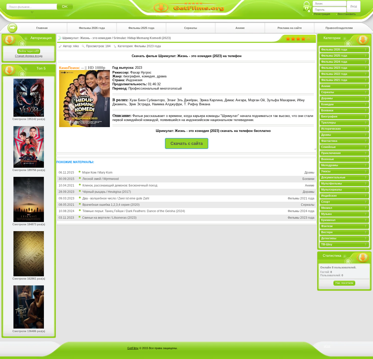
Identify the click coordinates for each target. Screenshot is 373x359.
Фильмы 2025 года (141, 27)
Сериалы (190, 27)
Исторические (331, 128)
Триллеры (328, 122)
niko (76, 46)
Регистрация (322, 13)
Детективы (328, 238)
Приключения (331, 153)
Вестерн (327, 232)
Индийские (329, 195)
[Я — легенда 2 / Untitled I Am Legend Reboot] (28, 275)
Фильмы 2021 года (334, 79)
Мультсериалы (331, 189)
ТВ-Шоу (326, 244)
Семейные (328, 146)
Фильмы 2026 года (92, 27)
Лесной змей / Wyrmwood (100, 179)
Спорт (325, 201)
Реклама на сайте (290, 27)
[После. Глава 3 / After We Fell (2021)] (28, 327)
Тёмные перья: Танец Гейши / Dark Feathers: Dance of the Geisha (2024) (133, 211)
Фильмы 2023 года (334, 67)
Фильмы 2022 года (334, 73)
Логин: (319, 3)
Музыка (326, 213)
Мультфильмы (331, 183)
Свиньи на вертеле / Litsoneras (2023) (109, 217)
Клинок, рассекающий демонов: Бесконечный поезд (119, 185)
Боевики (327, 110)
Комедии (327, 104)
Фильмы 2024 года (334, 61)
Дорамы (327, 98)
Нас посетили (344, 282)
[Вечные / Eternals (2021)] (28, 221)
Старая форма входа (28, 55)
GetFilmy (133, 348)
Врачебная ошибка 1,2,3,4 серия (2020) (111, 205)
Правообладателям (339, 27)
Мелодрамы (329, 165)
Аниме (240, 27)
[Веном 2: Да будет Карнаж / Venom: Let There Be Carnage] (28, 115)
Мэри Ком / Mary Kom (97, 172)
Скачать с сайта (187, 143)
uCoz (327, 346)
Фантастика (329, 140)
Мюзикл (326, 207)
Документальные (333, 177)
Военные (327, 159)
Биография (329, 116)
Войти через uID (29, 51)
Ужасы (325, 171)
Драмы (326, 134)
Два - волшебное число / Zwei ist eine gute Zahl (115, 198)
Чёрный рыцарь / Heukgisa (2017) (106, 192)
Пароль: (320, 9)
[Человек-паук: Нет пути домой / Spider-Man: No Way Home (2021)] (28, 166)
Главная (41, 27)
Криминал (328, 219)
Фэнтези (327, 226)
